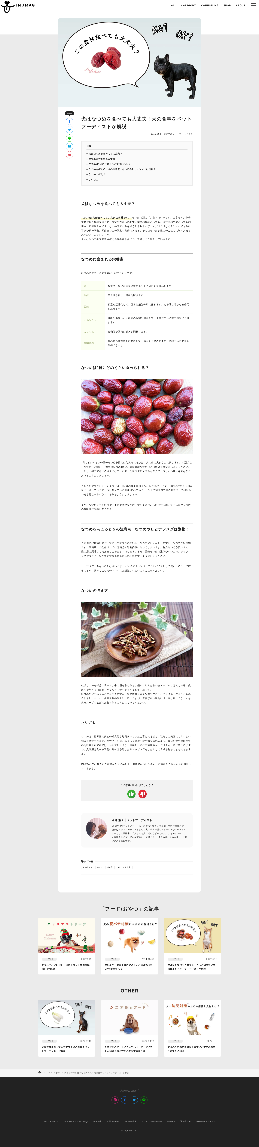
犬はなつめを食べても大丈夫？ (105, 153)
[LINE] (143, 1100)
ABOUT (241, 5)
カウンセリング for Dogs (76, 1121)
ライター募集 (130, 1121)
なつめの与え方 (97, 174)
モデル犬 (97, 1121)
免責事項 (171, 1121)
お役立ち (88, 867)
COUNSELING (210, 5)
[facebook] (69, 121)
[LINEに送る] (69, 138)
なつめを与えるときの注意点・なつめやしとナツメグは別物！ (122, 169)
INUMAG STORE (205, 1121)
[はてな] (69, 146)
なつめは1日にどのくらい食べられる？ (110, 163)
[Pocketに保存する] (69, 154)
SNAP (227, 5)
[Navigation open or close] (253, 5)
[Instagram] (115, 1100)
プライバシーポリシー (151, 1121)
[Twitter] (134, 1100)
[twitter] (69, 129)
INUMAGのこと (51, 1121)
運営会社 (184, 1121)
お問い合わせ (113, 1121)
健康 (111, 867)
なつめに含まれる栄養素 (102, 158)
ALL (173, 5)
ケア (100, 867)
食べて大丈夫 (125, 867)
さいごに (93, 179)
